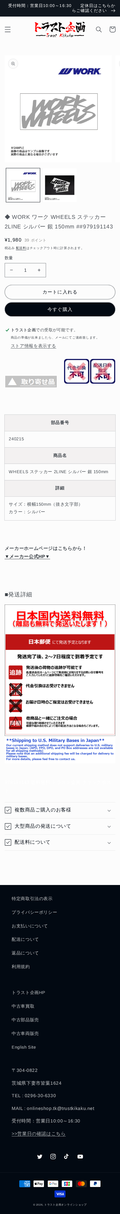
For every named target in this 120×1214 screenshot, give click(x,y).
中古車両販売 (25, 1033)
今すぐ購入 (59, 309)
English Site (24, 1047)
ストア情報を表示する (33, 346)
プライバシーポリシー (34, 912)
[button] (7, 29)
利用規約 (21, 966)
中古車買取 (23, 1006)
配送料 (21, 248)
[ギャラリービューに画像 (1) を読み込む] (23, 185)
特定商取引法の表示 (32, 898)
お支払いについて (30, 926)
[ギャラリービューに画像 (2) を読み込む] (60, 185)
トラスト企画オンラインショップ (65, 1204)
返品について (25, 953)
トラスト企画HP (28, 992)
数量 (9, 258)
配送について (25, 939)
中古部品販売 (25, 1020)
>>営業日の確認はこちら (39, 1133)
